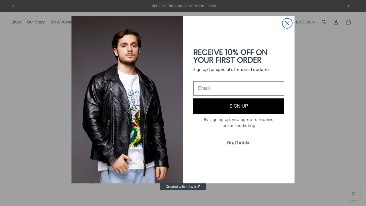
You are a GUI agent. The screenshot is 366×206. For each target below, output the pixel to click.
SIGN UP (238, 106)
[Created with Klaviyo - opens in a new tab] (183, 186)
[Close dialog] (287, 23)
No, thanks (238, 142)
